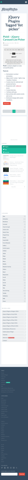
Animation (14, 219)
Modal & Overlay (14, 266)
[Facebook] (5, 468)
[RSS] (16, 468)
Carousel (6, 45)
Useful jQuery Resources (9, 329)
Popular (3, 380)
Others (14, 269)
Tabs (14, 288)
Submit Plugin (4, 375)
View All (13, 186)
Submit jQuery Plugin (8, 331)
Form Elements (14, 243)
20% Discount (11, 337)
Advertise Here (14, 139)
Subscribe (22, 474)
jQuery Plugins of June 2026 (10, 317)
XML (14, 298)
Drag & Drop (14, 235)
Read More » (7, 103)
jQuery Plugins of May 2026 (10, 320)
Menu (14, 261)
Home (2, 373)
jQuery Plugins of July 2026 (10, 314)
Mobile (14, 264)
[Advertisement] (14, 128)
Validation (14, 296)
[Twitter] (2, 468)
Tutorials (6, 152)
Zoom (14, 301)
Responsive (14, 274)
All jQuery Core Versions (7, 392)
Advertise (8, 337)
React (14, 272)
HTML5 (14, 250)
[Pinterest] (11, 468)
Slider (14, 280)
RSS (2, 386)
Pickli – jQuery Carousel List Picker (14, 38)
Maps (14, 256)
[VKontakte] (14, 468)
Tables (14, 285)
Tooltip (14, 293)
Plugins (6, 146)
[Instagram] (8, 468)
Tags (5, 149)
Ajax (14, 216)
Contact (5, 340)
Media (14, 258)
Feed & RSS (14, 240)
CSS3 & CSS (14, 229)
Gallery (14, 245)
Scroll (14, 277)
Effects (14, 237)
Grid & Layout (14, 248)
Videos (3, 378)
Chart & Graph (14, 227)
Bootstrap (14, 221)
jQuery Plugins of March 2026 (10, 326)
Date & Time (14, 232)
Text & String (14, 290)
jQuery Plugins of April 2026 (10, 323)
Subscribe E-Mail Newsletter (8, 390)
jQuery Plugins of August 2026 (11, 311)
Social (14, 282)
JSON (14, 253)
